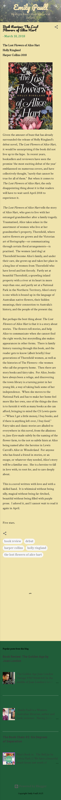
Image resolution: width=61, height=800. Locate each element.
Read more (49, 690)
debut (29, 541)
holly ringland (36, 548)
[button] (56, 27)
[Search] (56, 7)
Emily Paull (30, 7)
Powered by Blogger (32, 786)
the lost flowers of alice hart (23, 554)
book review (12, 541)
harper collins (13, 548)
